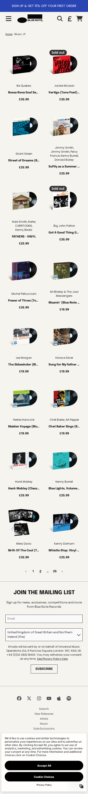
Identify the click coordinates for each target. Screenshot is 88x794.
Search (44, 709)
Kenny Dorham (64, 543)
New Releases (44, 714)
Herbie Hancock (24, 420)
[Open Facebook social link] (19, 698)
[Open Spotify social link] (69, 698)
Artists (44, 719)
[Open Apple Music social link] (59, 698)
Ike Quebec (23, 86)
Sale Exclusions (44, 728)
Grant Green (24, 154)
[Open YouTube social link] (49, 698)
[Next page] (62, 571)
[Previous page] (26, 571)
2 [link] (40, 571)
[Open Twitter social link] (29, 698)
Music (44, 724)
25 (55, 571)
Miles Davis (23, 543)
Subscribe (44, 669)
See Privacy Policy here (52, 659)
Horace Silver (64, 358)
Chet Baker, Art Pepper (64, 420)
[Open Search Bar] (59, 18)
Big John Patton (64, 226)
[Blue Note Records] (30, 18)
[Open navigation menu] (9, 19)
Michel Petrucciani (24, 294)
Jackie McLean (64, 86)
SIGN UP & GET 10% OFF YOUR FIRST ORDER (44, 6)
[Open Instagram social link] (39, 698)
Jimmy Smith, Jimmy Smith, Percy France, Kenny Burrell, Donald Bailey (64, 154)
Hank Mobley (23, 482)
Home (8, 34)
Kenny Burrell (64, 482)
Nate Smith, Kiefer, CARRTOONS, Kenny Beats (24, 226)
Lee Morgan (24, 358)
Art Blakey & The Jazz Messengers (64, 294)
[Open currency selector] (69, 19)
